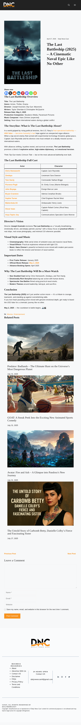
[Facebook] (6, 93)
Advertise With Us (19, 671)
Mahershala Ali (11, 203)
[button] (69, 5)
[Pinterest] (23, 93)
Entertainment (19, 314)
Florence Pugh (11, 185)
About (14, 668)
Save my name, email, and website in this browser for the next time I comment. (38, 609)
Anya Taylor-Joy (12, 215)
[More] (35, 93)
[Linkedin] (18, 93)
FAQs (14, 679)
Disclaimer (16, 676)
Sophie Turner (11, 198)
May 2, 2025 (34, 263)
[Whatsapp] (31, 93)
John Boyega (10, 189)
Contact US (16, 674)
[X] (10, 93)
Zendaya (8, 176)
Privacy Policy (17, 682)
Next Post (72, 554)
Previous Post (10, 554)
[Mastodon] (27, 93)
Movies (10, 314)
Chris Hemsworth (12, 171)
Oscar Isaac (10, 209)
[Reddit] (14, 93)
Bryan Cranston (11, 194)
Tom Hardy (9, 180)
